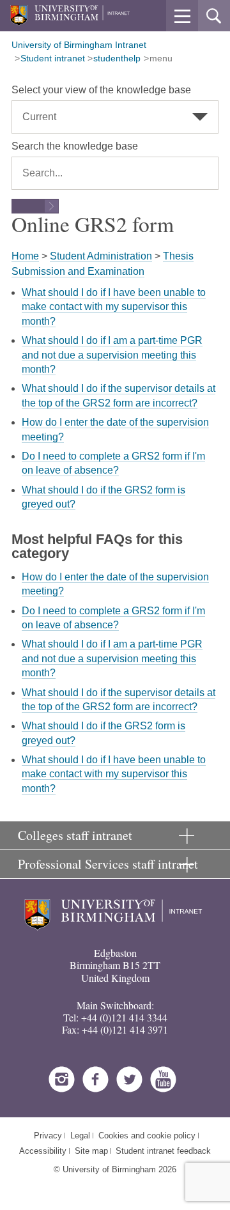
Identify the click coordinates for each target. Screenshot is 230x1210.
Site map (91, 1151)
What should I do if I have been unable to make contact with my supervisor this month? (114, 307)
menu (161, 58)
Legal (80, 1135)
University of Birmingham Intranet (79, 45)
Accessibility (42, 1151)
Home (25, 256)
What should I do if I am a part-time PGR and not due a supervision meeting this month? (112, 355)
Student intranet (52, 58)
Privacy (48, 1135)
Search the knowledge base (75, 146)
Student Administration (101, 256)
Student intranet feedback (163, 1151)
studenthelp (117, 58)
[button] (182, 16)
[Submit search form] (35, 206)
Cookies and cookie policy (146, 1135)
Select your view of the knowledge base (101, 89)
